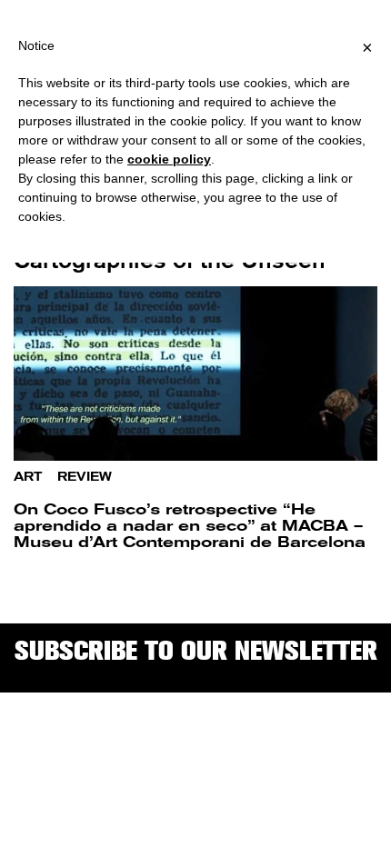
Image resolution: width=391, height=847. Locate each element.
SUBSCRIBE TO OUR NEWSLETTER (196, 650)
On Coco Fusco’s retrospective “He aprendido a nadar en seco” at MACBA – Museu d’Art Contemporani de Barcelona (190, 526)
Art (28, 476)
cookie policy (169, 159)
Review (84, 476)
